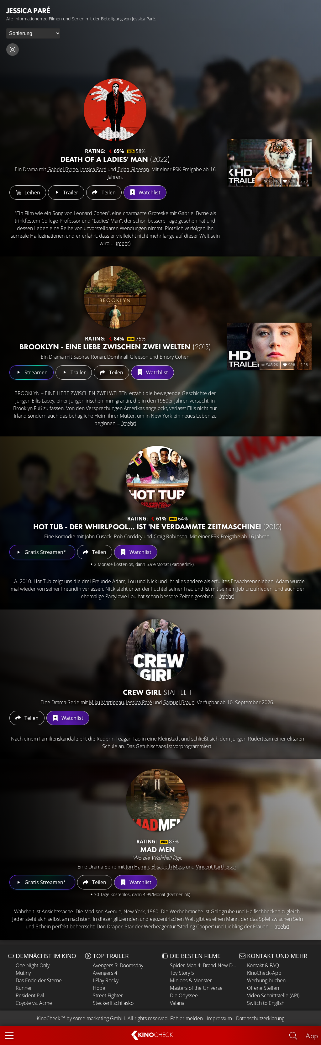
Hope (99, 988)
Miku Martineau (106, 702)
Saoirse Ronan (89, 356)
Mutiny (23, 973)
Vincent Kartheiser (216, 866)
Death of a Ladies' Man (115, 159)
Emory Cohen (174, 356)
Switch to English (265, 1003)
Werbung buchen (266, 980)
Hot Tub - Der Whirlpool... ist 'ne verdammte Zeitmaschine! (157, 526)
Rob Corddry (128, 536)
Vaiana (177, 1003)
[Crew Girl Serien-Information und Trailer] (157, 650)
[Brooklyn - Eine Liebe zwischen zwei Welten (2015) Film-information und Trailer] (115, 297)
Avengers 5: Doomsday (118, 965)
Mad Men (157, 849)
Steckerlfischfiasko (113, 1003)
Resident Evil (30, 995)
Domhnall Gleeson (127, 356)
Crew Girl (157, 692)
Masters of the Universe (196, 988)
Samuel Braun (178, 702)
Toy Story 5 (182, 973)
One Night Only (33, 965)
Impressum (219, 1018)
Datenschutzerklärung (260, 1018)
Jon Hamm (137, 866)
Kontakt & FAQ (263, 965)
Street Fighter (108, 995)
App (312, 1035)
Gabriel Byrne (62, 169)
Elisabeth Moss (168, 866)
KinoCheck (48, 1018)
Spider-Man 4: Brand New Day (203, 965)
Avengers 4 (105, 973)
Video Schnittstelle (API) (273, 995)
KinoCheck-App (264, 973)
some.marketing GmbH (99, 1018)
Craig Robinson (170, 536)
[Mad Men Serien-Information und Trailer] (157, 800)
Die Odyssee (184, 995)
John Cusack (98, 536)
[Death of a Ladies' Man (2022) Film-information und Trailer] (115, 109)
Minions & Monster (191, 980)
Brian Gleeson (133, 169)
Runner (24, 988)
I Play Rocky (105, 980)
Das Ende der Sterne (39, 980)
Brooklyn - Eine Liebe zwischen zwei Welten (115, 346)
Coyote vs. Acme (34, 1003)
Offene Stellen (263, 988)
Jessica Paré (93, 169)
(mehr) (123, 243)
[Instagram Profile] (12, 49)
